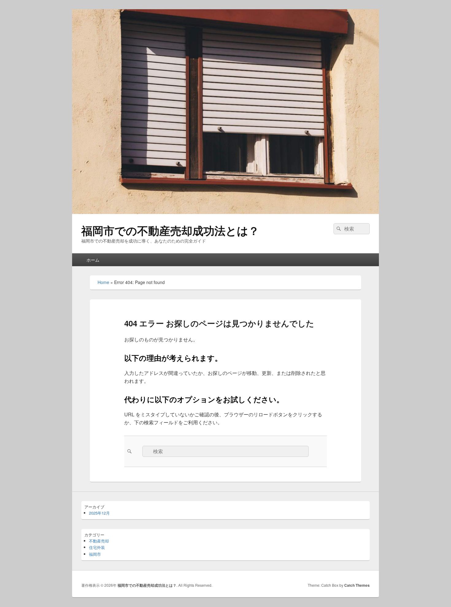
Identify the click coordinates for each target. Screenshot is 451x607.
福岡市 (95, 554)
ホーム (93, 260)
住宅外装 (97, 547)
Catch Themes (357, 585)
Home (103, 282)
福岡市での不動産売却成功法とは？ (170, 230)
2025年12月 (99, 513)
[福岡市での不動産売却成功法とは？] (225, 212)
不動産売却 (99, 541)
